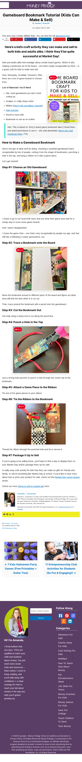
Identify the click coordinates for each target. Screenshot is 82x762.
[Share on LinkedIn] (45, 39)
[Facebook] (13, 514)
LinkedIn (20, 509)
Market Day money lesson (67, 477)
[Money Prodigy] (41, 5)
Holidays (62, 658)
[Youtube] (4, 514)
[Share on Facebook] (30, 39)
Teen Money (64, 726)
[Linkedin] (10, 514)
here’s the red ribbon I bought (28, 106)
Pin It (54, 77)
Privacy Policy (16, 739)
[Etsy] (63, 621)
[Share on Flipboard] (59, 39)
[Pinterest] (7, 514)
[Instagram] (73, 615)
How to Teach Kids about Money (65, 666)
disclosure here (63, 36)
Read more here (64, 507)
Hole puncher (12, 110)
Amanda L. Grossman (42, 23)
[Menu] (4, 5)
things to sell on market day (31, 486)
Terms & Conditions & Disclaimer (55, 736)
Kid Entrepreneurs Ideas (9, 528)
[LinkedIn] (70, 621)
